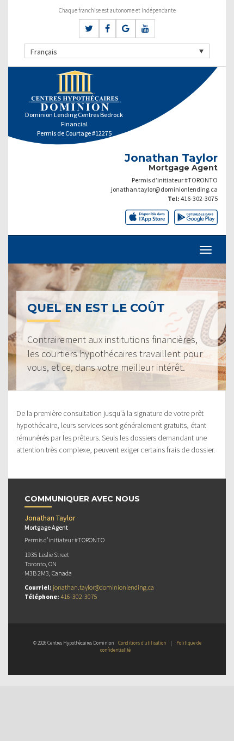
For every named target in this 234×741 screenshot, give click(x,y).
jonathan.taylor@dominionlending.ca (164, 189)
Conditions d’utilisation (142, 643)
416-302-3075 (199, 198)
